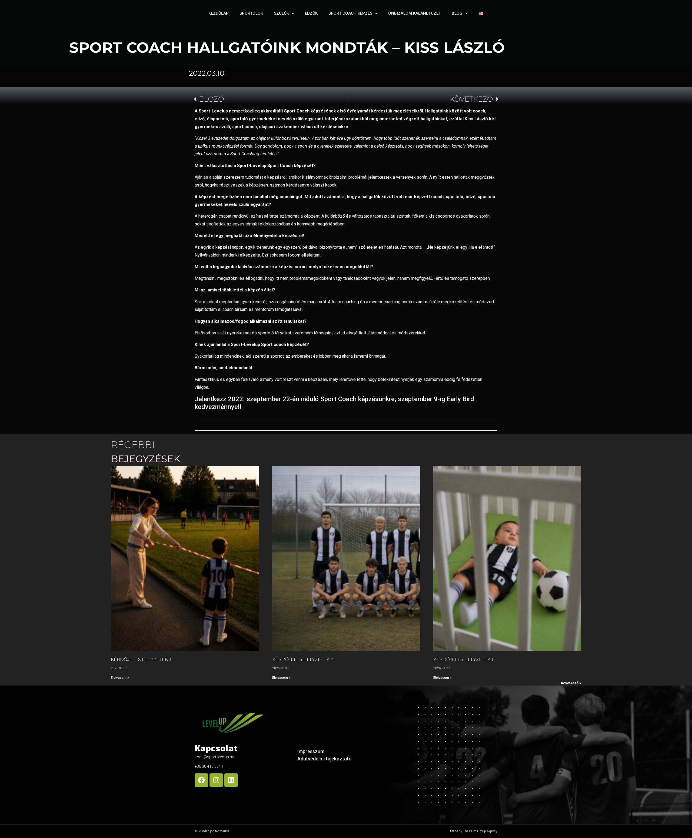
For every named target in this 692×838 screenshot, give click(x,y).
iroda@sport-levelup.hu (214, 757)
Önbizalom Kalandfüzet (414, 13)
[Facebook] (201, 780)
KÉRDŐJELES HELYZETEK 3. (141, 659)
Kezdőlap (218, 13)
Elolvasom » (120, 678)
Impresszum (310, 751)
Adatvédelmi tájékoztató (324, 758)
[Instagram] (216, 780)
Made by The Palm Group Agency (473, 831)
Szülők (281, 13)
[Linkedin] (231, 780)
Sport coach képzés (350, 13)
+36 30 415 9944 (209, 766)
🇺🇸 (481, 13)
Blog (457, 13)
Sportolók (251, 13)
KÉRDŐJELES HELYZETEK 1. (463, 659)
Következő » (571, 683)
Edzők (311, 13)
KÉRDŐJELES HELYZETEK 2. (303, 659)
